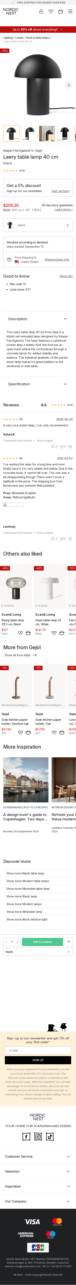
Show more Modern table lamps (27, 881)
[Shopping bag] (60, 11)
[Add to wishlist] (20, 633)
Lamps (19, 37)
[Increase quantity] (17, 942)
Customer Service (19, 1157)
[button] (14, 170)
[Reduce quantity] (6, 942)
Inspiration (13, 1187)
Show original (45, 440)
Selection (12, 1172)
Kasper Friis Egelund (16, 150)
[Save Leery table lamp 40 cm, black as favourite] (69, 942)
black (9, 951)
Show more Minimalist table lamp (28, 888)
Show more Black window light (26, 919)
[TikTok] (50, 1136)
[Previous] (7, 85)
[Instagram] (38, 1136)
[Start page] (11, 11)
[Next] (69, 85)
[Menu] (70, 11)
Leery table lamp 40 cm (18, 41)
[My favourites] (51, 11)
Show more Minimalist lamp (24, 911)
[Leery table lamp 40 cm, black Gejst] (38, 84)
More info (66, 276)
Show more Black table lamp (25, 873)
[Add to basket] (28, 632)
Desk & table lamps (37, 37)
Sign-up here (60, 191)
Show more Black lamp (21, 896)
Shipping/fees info (57, 259)
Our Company (15, 1201)
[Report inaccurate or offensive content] (70, 446)
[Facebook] (26, 1136)
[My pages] (41, 11)
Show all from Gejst (17, 655)
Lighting (8, 37)
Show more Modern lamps (24, 904)
